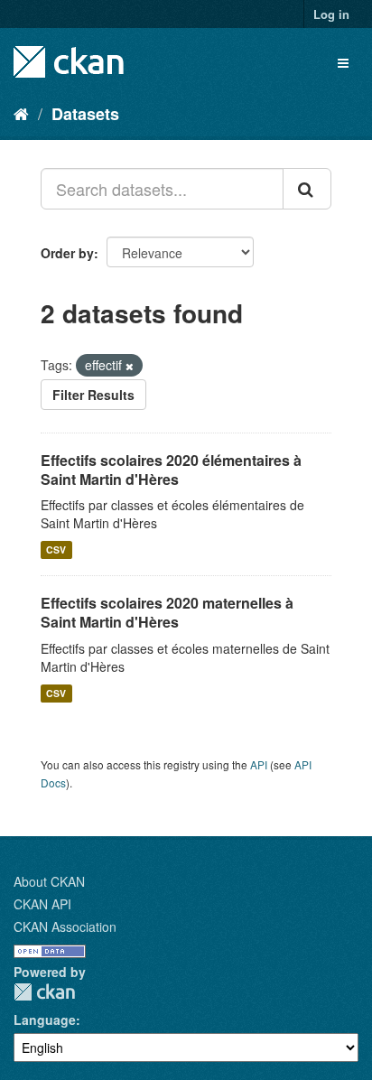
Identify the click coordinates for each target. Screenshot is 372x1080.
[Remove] (130, 365)
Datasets (85, 114)
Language (45, 1019)
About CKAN (49, 881)
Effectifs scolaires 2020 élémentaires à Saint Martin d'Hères (171, 469)
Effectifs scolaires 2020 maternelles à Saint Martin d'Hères (167, 612)
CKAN (44, 991)
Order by (67, 253)
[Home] (21, 113)
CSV (56, 549)
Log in (331, 14)
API (258, 764)
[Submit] (307, 188)
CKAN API (42, 904)
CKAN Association (65, 926)
